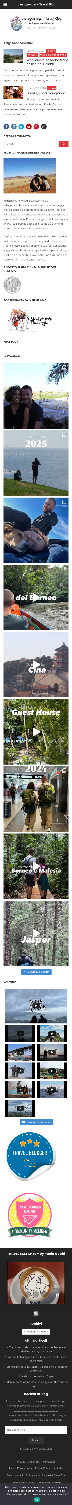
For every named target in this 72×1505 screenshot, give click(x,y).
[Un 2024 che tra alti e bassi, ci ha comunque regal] (36, 799)
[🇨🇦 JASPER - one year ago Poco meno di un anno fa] (36, 933)
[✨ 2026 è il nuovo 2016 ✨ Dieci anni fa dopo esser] (36, 396)
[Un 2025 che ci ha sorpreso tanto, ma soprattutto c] (36, 463)
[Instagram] (14, 126)
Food (50, 51)
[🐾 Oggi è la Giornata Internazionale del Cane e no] (36, 530)
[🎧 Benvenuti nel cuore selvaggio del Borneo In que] (36, 597)
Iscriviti (36, 1440)
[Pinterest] (36, 126)
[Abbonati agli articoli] (36, 1315)
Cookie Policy (42, 1468)
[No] (67, 1494)
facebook (10, 341)
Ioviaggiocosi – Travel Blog (36, 4)
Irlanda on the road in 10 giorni (37, 1376)
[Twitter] (21, 126)
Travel (31, 55)
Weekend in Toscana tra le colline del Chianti (47, 62)
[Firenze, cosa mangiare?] (13, 92)
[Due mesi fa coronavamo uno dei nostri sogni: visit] (36, 664)
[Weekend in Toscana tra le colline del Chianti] (13, 56)
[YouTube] (29, 126)
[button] (28, 1294)
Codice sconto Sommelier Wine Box (45, 1475)
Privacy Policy (24, 1468)
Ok (36, 1499)
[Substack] (44, 126)
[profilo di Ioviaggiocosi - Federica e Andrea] (29, 1180)
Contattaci (58, 1468)
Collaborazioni (15, 1475)
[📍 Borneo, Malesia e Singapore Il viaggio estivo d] (36, 866)
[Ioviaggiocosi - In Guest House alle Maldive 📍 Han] (36, 732)
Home (11, 1468)
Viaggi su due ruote (52, 55)
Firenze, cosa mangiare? (46, 93)
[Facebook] (6, 126)
